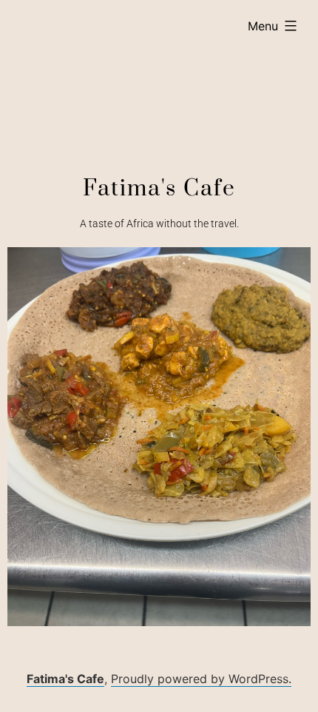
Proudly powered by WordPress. (201, 678)
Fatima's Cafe (65, 678)
